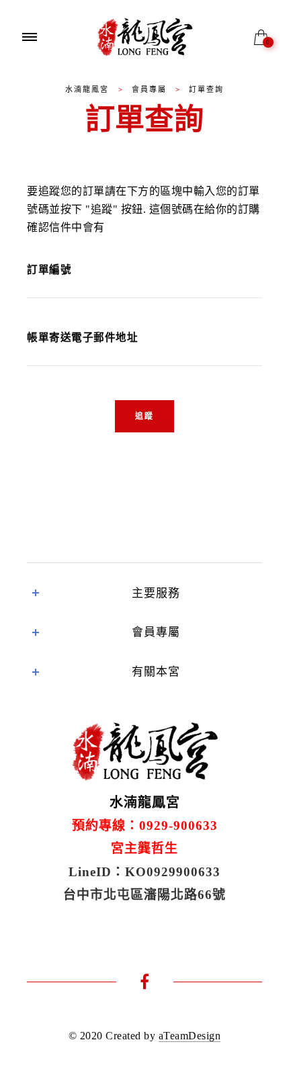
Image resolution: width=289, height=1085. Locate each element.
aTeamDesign (190, 1035)
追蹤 (144, 416)
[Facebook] (145, 984)
